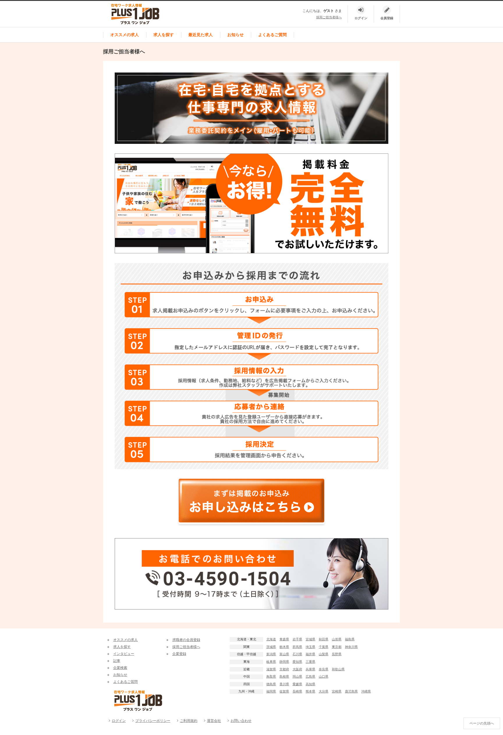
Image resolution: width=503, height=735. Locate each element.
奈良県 (323, 669)
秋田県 (323, 639)
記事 (116, 661)
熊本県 (310, 691)
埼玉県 (310, 647)
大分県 (323, 691)
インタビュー (123, 654)
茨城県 (271, 647)
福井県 (310, 654)
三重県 (310, 661)
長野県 (336, 654)
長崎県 (297, 691)
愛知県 (297, 661)
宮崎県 (336, 691)
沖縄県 (366, 691)
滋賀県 (271, 669)
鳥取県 (271, 676)
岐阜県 (271, 661)
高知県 (310, 684)
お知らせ (235, 34)
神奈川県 (351, 647)
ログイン (119, 721)
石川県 (297, 654)
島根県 (284, 676)
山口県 (323, 676)
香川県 (284, 684)
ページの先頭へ (482, 723)
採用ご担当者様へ (329, 17)
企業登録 (179, 654)
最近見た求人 (200, 34)
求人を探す (163, 34)
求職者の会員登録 (186, 640)
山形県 (336, 639)
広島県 (310, 676)
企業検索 (120, 668)
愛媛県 (297, 684)
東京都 (336, 647)
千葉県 (323, 647)
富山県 (284, 654)
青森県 (284, 639)
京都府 (284, 669)
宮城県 (310, 639)
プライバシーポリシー (152, 721)
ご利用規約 (188, 721)
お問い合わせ (241, 721)
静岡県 (284, 661)
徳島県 (271, 684)
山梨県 (323, 654)
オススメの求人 (124, 34)
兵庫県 (310, 669)
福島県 (350, 639)
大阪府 (297, 669)
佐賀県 (284, 691)
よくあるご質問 (272, 34)
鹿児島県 (351, 691)
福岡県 (271, 691)
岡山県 (297, 676)
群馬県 (297, 647)
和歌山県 (338, 669)
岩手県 (297, 639)
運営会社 (214, 721)
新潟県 (271, 654)
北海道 (271, 639)
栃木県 (284, 647)
